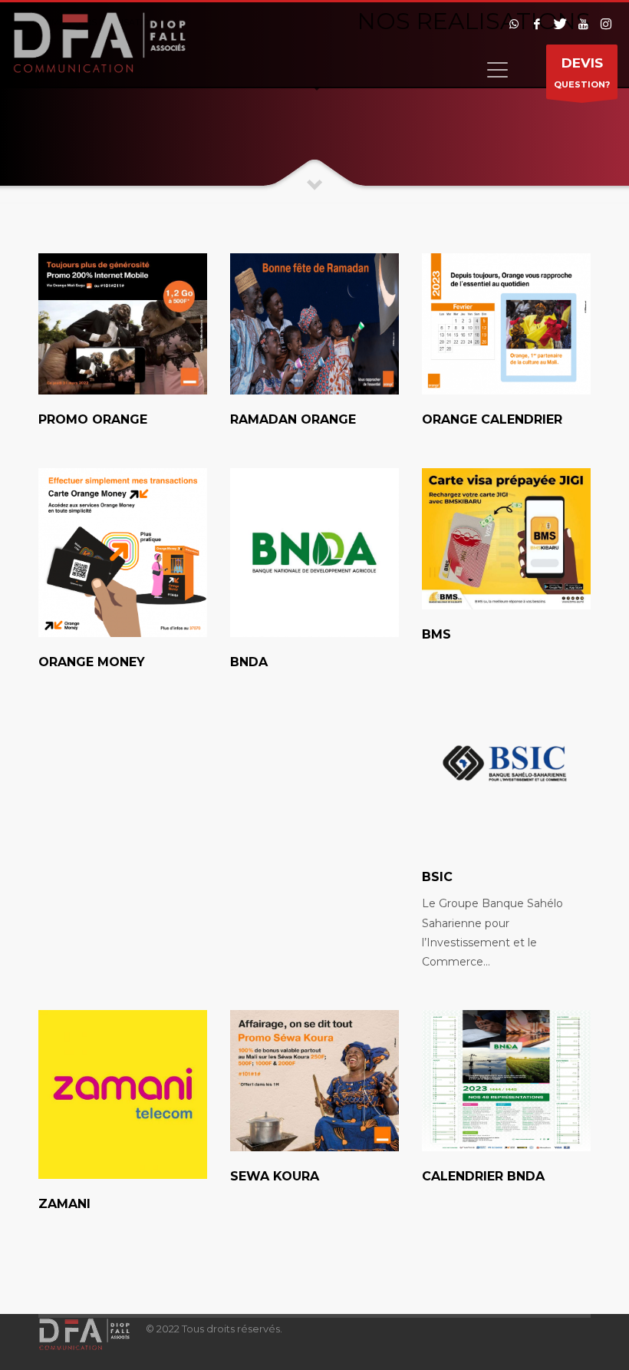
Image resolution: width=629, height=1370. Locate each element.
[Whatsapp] (513, 23)
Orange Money (91, 662)
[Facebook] (536, 23)
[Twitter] (559, 23)
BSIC (437, 877)
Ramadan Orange (293, 419)
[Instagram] (605, 23)
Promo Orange (92, 419)
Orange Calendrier (492, 419)
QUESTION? (582, 72)
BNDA (249, 662)
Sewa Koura (274, 1176)
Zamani (64, 1204)
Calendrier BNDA (483, 1176)
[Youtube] (582, 23)
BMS (436, 634)
